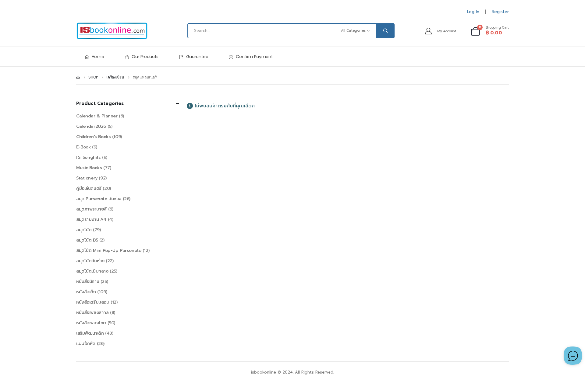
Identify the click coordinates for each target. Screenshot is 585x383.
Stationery (87, 178)
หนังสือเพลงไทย (91, 323)
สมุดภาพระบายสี (91, 209)
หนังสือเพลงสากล (92, 312)
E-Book (83, 147)
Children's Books (93, 137)
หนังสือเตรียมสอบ (92, 302)
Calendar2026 (91, 126)
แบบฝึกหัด (85, 343)
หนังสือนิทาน (87, 281)
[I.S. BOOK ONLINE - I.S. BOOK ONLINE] (112, 31)
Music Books (89, 168)
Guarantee (197, 57)
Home (98, 57)
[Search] (385, 31)
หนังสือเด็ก (86, 292)
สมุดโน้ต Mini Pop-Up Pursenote (108, 250)
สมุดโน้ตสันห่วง (90, 261)
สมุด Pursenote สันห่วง (98, 199)
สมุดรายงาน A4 (91, 219)
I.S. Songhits (88, 157)
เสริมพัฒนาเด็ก (90, 333)
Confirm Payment (254, 57)
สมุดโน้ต (83, 230)
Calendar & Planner (96, 116)
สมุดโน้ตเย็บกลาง (92, 271)
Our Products (145, 57)
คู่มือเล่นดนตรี (88, 188)
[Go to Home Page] (78, 77)
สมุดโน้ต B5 (87, 240)
